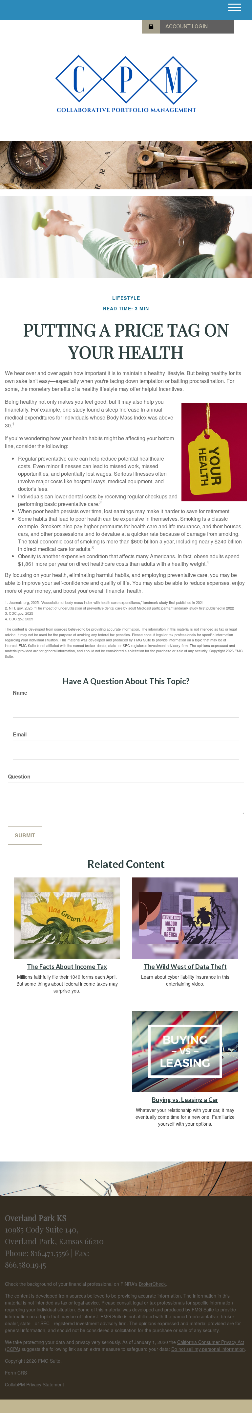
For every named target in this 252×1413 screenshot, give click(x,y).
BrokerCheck (152, 1284)
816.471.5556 (51, 1253)
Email (20, 734)
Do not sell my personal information (208, 1349)
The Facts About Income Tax (67, 966)
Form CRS (16, 1372)
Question (19, 776)
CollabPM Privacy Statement (34, 1384)
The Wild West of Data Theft (185, 966)
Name (20, 692)
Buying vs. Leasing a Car (185, 1099)
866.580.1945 (25, 1264)
